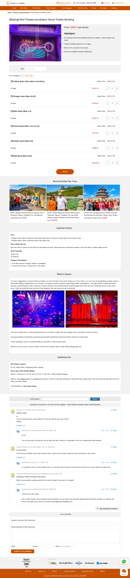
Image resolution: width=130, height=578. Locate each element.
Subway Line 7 (25, 379)
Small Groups (50, 8)
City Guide (103, 8)
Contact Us (41, 571)
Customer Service (88, 571)
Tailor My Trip (82, 8)
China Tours (36, 8)
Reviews (114, 8)
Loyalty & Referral (70, 571)
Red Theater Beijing (30, 386)
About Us (28, 571)
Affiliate (102, 571)
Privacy (54, 571)
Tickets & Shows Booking (21, 12)
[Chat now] (124, 572)
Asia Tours (23, 8)
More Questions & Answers (108, 508)
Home (14, 8)
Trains (94, 8)
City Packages (67, 8)
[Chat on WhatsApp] (124, 562)
